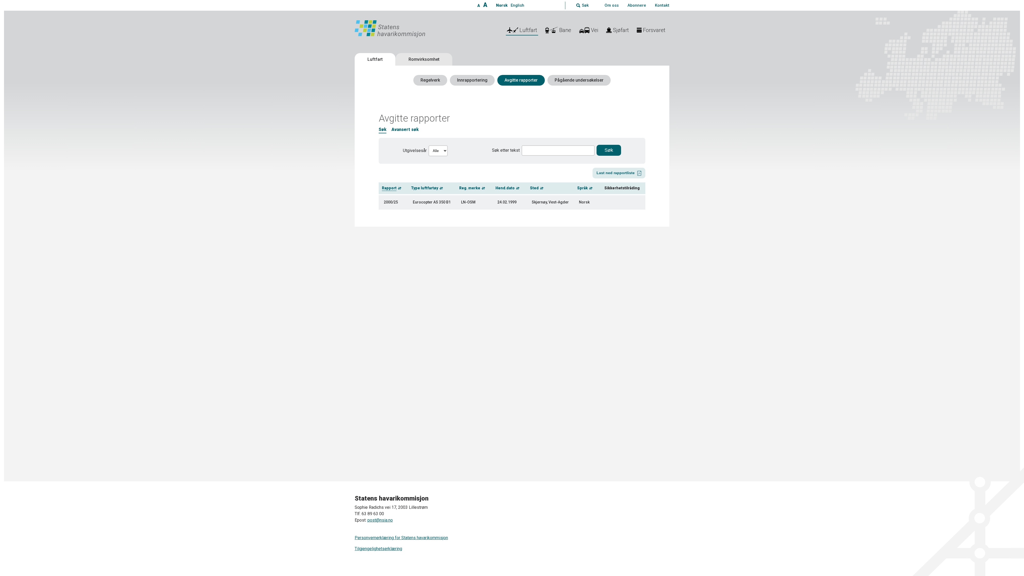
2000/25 (391, 202)
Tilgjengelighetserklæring (378, 548)
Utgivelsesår (415, 150)
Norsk (501, 5)
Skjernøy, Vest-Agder (550, 202)
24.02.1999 (507, 202)
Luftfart (375, 59)
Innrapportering (472, 80)
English (517, 5)
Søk (382, 129)
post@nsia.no (380, 520)
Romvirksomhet (424, 59)
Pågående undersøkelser (579, 80)
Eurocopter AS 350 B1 (432, 202)
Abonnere (636, 5)
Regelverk (430, 80)
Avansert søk (405, 129)
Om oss (612, 5)
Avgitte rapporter (521, 80)
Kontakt (662, 5)
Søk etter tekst (506, 150)
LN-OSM (468, 202)
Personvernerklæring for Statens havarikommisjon (401, 537)
